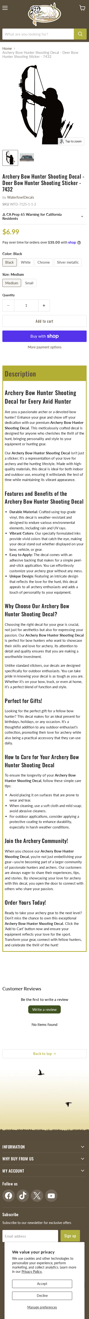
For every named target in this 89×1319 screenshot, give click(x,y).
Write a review (44, 1009)
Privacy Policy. (32, 1271)
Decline (42, 1296)
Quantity (8, 295)
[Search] (80, 34)
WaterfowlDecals (20, 197)
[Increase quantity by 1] (44, 305)
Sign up (70, 1236)
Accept (42, 1284)
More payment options (44, 347)
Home (7, 48)
